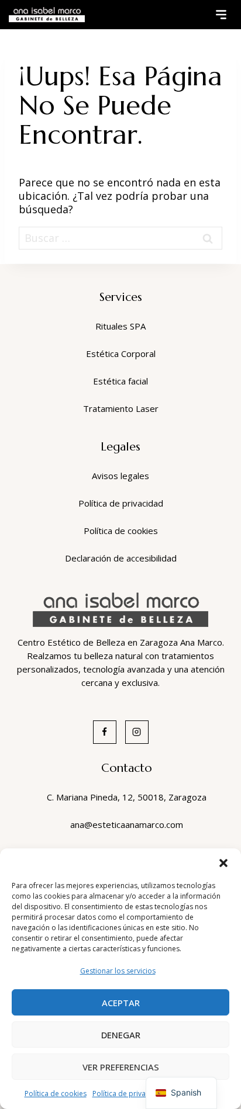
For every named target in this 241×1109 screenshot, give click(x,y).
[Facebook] (104, 732)
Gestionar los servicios (118, 971)
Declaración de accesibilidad (121, 558)
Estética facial (120, 381)
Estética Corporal (121, 353)
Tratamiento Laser (121, 408)
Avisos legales (120, 475)
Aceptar (121, 1003)
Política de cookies (56, 1093)
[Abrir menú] (221, 14)
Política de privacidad (128, 1093)
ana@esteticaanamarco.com (126, 824)
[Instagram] (137, 732)
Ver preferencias (120, 1067)
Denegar (120, 1035)
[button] (223, 863)
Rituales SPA (120, 326)
